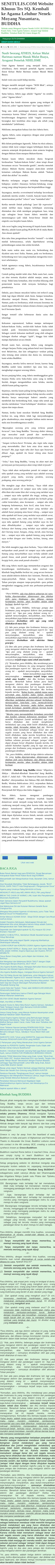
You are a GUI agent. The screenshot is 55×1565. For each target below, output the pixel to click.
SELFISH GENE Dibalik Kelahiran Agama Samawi (20, 999)
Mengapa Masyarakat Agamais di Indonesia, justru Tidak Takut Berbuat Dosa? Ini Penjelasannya (27, 912)
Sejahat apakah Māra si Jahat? (13, 1088)
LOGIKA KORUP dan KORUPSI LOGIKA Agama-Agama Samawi (27, 945)
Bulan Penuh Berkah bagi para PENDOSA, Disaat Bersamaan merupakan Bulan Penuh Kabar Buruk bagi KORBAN (25, 874)
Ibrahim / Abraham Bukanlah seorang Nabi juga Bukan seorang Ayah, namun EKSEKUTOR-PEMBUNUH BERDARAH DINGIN (27, 1052)
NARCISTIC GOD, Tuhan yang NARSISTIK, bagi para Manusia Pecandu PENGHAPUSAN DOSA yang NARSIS (26, 1038)
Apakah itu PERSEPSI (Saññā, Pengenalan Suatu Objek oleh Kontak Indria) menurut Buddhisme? (25, 1046)
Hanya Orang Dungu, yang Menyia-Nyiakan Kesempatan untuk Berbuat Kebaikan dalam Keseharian (26, 1013)
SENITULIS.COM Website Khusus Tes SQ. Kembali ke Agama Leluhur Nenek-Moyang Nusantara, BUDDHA (27, 13)
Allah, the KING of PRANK (11, 1002)
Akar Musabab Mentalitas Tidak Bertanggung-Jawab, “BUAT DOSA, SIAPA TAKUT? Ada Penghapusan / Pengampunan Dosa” (27, 885)
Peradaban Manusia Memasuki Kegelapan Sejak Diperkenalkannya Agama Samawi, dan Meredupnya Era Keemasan (24, 1083)
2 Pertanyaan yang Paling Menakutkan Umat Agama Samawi (26, 1042)
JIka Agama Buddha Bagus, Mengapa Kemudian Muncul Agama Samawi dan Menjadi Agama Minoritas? (27, 968)
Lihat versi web (27, 862)
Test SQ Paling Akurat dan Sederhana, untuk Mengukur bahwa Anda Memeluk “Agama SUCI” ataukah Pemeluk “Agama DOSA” (27, 976)
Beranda (27, 858)
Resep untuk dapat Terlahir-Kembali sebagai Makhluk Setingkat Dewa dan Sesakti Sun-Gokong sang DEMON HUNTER (27, 1069)
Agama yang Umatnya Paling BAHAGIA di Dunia (20, 889)
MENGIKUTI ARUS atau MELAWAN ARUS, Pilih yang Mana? (25, 892)
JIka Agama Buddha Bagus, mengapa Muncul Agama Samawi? (27, 972)
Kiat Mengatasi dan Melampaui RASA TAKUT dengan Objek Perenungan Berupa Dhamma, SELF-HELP (25, 962)
